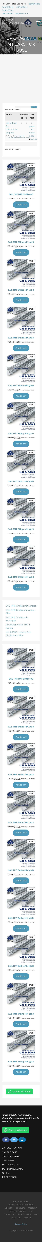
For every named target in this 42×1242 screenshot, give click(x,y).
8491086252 (7, 10)
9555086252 (34, 4)
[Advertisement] (21, 77)
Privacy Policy (21, 1224)
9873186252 (21, 7)
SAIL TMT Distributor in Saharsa (21, 606)
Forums (27, 1218)
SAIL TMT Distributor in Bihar (21, 1205)
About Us (9, 1208)
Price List (32, 1208)
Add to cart (21, 204)
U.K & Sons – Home (21, 1201)
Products (20, 1208)
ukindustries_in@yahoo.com (15, 13)
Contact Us (9, 1214)
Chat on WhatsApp (21, 1091)
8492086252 (8, 7)
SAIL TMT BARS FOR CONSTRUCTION (19, 138)
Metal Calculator (17, 1211)
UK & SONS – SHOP (24, 1214)
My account (16, 1218)
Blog (30, 1211)
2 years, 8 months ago (32, 129)
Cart (36, 1214)
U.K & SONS (7, 20)
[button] (39, 21)
